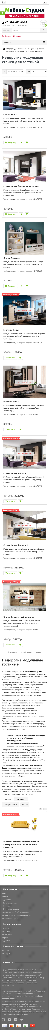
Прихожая (7, 934)
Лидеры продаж (11, 804)
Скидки (8, 36)
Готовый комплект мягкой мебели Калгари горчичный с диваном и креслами (21, 844)
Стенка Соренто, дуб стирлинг (18, 617)
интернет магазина (26, 671)
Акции (18, 36)
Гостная (6, 931)
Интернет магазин (17, 750)
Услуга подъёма (10, 903)
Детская (6, 941)
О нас (5, 893)
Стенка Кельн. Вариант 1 (15, 473)
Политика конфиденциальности (16, 915)
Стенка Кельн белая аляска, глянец (21, 186)
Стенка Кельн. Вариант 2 (15, 545)
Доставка (7, 900)
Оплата (6, 897)
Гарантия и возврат (11, 909)
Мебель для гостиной (16, 49)
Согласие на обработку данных (16, 912)
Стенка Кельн (10, 114)
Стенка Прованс (11, 258)
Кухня (5, 937)
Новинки (7, 799)
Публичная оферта (11, 918)
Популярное (21, 799)
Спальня (6, 928)
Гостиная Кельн (11, 330)
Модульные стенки (36, 49)
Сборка (6, 906)
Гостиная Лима (11, 401)
